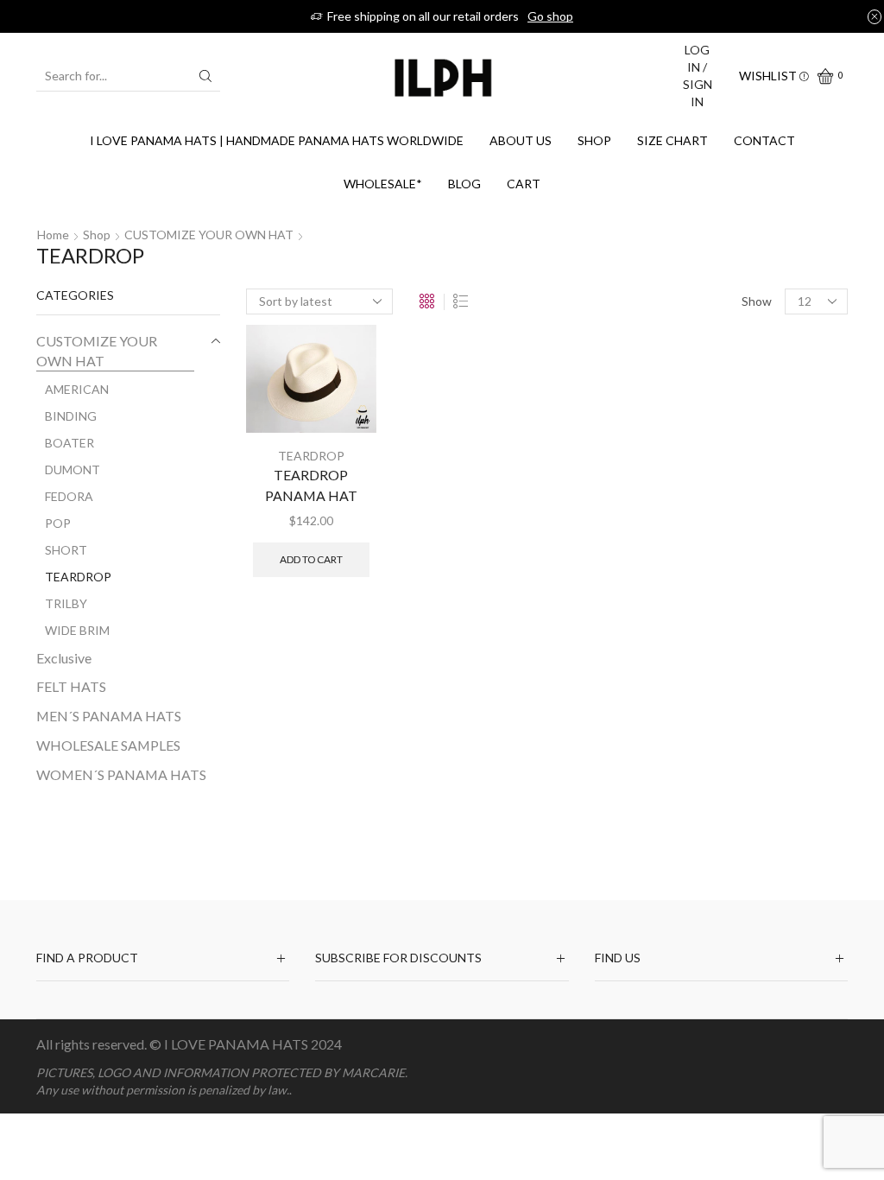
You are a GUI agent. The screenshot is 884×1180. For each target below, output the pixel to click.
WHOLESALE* (383, 183)
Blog (464, 183)
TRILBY (66, 603)
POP (58, 523)
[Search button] (205, 76)
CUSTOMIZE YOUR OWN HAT (209, 234)
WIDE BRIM (77, 630)
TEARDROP (311, 455)
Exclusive (64, 658)
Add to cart (311, 559)
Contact (764, 140)
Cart (523, 183)
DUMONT (72, 469)
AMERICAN (77, 389)
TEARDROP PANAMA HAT (311, 485)
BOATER (69, 442)
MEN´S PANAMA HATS (108, 715)
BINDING (71, 416)
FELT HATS (71, 686)
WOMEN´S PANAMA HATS (121, 774)
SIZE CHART (672, 140)
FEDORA (69, 496)
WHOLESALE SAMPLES (108, 745)
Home (53, 234)
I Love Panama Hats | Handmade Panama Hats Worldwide (277, 140)
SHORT (66, 549)
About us (520, 140)
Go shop (550, 16)
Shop (594, 140)
